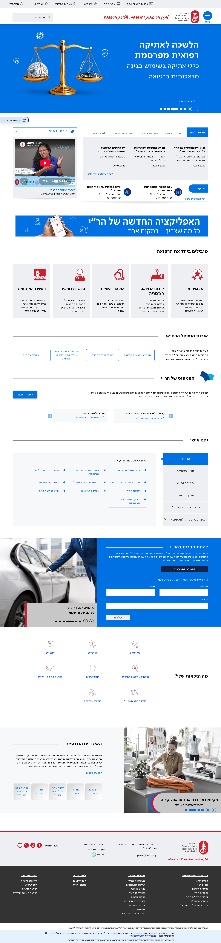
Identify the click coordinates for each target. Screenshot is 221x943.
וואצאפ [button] (100, 854)
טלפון (152, 586)
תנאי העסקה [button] (185, 471)
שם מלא (203, 586)
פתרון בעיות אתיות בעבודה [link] (125, 482)
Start (196, 109)
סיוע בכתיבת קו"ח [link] (49, 491)
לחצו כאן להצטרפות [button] (184, 569)
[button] (139, 4)
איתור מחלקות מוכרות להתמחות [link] (87, 472)
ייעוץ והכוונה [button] (185, 495)
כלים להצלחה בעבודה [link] (128, 470)
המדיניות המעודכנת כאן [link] (142, 936)
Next (171, 416)
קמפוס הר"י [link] (133, 491)
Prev (50, 416)
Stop (190, 109)
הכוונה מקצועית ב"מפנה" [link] (45, 470)
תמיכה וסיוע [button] (185, 483)
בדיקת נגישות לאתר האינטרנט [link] (129, 501)
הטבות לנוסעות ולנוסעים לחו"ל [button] (185, 519)
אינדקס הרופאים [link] (90, 491)
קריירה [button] (185, 459)
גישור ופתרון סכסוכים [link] (47, 482)
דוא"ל (205, 599)
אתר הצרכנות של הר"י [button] (185, 507)
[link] (16, 4)
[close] (46, 934)
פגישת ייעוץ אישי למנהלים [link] (85, 482)
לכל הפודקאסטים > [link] (195, 199)
